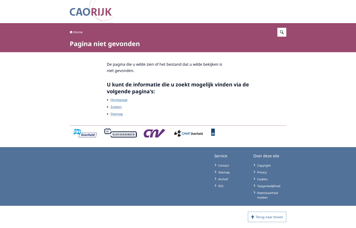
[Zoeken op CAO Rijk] (281, 32)
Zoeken (116, 107)
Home (78, 32)
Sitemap (117, 114)
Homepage (119, 100)
